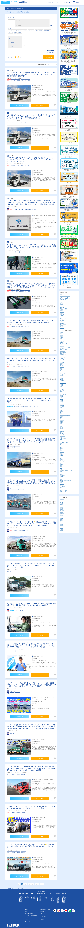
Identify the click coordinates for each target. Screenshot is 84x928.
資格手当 (62, 363)
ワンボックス (62, 319)
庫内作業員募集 (63, 394)
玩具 (61, 447)
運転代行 (62, 328)
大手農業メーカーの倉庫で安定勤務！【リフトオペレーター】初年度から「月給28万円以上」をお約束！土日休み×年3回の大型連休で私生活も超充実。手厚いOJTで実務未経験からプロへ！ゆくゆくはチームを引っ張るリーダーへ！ (31, 286)
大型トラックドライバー (65, 294)
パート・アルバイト (64, 340)
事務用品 (62, 439)
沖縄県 (64, 902)
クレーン (62, 412)
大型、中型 (11, 32)
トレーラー (25, 30)
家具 (61, 407)
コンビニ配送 (62, 460)
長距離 (61, 400)
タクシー (62, 458)
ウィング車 (62, 358)
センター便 (62, 381)
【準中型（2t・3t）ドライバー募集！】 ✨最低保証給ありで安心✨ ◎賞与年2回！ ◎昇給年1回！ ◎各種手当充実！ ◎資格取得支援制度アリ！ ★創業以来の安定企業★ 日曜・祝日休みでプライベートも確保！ (31, 523)
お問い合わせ (43, 918)
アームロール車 (63, 491)
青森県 (21, 896)
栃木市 (61, 509)
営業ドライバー (63, 304)
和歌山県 (52, 900)
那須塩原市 (62, 505)
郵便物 (61, 464)
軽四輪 (61, 454)
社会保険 (62, 431)
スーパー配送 (62, 436)
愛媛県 (58, 902)
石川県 (40, 897)
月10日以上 (62, 461)
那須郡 (61, 517)
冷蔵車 (61, 416)
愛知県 (46, 897)
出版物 (61, 474)
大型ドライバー (11, 30)
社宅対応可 (62, 425)
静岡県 (46, 896)
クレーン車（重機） (64, 490)
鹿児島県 (64, 901)
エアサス (62, 367)
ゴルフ (61, 385)
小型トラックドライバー (65, 297)
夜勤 (15, 32)
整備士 (61, 302)
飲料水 (61, 386)
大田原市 (62, 521)
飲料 (61, 391)
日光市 (61, 515)
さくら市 (62, 514)
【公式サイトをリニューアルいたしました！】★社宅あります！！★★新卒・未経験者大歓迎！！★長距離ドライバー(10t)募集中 (31, 807)
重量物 (61, 413)
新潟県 (40, 895)
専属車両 (62, 356)
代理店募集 (42, 919)
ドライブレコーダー (64, 343)
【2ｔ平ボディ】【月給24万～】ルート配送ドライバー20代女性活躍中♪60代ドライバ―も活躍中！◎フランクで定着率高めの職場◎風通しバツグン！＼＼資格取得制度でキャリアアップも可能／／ (31, 685)
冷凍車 (61, 426)
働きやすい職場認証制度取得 (65, 480)
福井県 (40, 898)
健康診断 (62, 342)
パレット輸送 (62, 357)
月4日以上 (62, 389)
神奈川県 (62, 526)
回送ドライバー (63, 326)
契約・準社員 (62, 353)
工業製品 (62, 405)
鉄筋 (61, 469)
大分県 (64, 899)
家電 (61, 417)
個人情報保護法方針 (29, 913)
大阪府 (52, 897)
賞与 (61, 333)
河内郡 (61, 519)
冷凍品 (61, 422)
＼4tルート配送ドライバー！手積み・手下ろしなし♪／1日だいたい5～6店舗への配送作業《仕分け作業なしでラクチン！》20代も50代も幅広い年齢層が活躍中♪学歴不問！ (31, 74)
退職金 (61, 335)
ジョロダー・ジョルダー (65, 434)
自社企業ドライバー (64, 301)
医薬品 (61, 457)
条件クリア (51, 50)
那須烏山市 (62, 513)
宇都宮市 (62, 499)
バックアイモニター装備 (65, 347)
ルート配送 (62, 359)
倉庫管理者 (62, 323)
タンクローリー (31, 30)
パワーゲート (62, 374)
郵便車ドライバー (63, 315)
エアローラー (62, 475)
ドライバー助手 (63, 324)
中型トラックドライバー (65, 296)
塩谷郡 (61, 520)
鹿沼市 (61, 504)
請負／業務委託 (63, 438)
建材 (61, 370)
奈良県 (52, 899)
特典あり (62, 437)
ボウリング (62, 485)
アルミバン (62, 443)
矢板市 (61, 518)
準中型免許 (40, 30)
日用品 (61, 378)
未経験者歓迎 (62, 336)
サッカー (62, 433)
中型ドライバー (18, 30)
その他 (61, 303)
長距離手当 (62, 384)
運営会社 (26, 909)
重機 (61, 471)
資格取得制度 (62, 344)
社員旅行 (62, 395)
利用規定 (26, 911)
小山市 (61, 503)
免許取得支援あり (47, 30)
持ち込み (62, 445)
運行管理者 (62, 320)
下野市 (61, 512)
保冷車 (61, 428)
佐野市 (61, 501)
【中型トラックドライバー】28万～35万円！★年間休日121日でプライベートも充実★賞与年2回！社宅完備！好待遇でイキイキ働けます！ (31, 321)
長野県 (40, 900)
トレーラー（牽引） (64, 308)
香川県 (58, 901)
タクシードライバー (64, 313)
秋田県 (21, 899)
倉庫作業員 (62, 307)
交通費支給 (62, 337)
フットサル (62, 484)
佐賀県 (64, 896)
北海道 (21, 895)
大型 (36, 30)
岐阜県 (46, 895)
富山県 (40, 896)
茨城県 (61, 529)
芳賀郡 (61, 507)
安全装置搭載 (62, 351)
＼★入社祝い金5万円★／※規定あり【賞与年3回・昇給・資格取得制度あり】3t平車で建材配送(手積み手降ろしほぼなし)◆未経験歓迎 (31, 604)
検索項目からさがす (29, 919)
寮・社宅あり (62, 348)
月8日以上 (62, 362)
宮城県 (21, 898)
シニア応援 (62, 346)
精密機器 (62, 404)
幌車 (61, 450)
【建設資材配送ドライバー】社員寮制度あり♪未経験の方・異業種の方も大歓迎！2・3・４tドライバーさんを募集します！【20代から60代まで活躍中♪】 (31, 400)
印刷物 (61, 441)
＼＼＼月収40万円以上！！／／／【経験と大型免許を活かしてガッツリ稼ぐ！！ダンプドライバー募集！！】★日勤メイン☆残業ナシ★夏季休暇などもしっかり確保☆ (31, 565)
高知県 (58, 903)
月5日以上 (62, 427)
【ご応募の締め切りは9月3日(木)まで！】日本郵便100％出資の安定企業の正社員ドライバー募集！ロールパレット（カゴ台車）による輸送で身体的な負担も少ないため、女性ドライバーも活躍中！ (31, 768)
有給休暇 (62, 341)
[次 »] (43, 884)
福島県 (21, 901)
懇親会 (61, 397)
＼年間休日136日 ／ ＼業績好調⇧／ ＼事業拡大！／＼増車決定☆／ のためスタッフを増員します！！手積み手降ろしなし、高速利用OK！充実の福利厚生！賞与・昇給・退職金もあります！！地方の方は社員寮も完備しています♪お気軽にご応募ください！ (31, 203)
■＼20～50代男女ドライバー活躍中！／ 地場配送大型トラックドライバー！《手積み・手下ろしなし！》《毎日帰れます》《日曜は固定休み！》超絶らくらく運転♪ (31, 159)
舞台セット (62, 473)
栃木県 (27, 896)
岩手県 (21, 897)
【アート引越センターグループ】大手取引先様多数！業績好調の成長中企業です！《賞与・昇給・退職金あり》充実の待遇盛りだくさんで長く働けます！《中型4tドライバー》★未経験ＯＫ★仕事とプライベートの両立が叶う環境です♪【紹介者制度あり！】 (31, 645)
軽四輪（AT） (63, 429)
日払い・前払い (63, 487)
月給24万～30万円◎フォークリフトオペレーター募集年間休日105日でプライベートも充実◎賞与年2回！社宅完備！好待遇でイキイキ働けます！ (31, 360)
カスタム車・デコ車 (64, 442)
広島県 (58, 898)
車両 (61, 478)
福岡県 (64, 895)
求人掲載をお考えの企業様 (5, 2)
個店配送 (62, 388)
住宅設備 (62, 406)
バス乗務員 (62, 312)
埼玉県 (61, 524)
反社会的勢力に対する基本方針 (31, 915)
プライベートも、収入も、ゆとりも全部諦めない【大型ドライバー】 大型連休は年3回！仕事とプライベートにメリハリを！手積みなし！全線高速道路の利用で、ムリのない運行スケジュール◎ (31, 246)
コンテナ (62, 489)
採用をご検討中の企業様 (45, 909)
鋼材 (61, 418)
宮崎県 (64, 900)
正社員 (61, 332)
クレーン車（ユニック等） (65, 415)
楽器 (61, 482)
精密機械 (62, 420)
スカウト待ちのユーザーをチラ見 (13, 2)
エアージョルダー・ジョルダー (66, 470)
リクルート (27, 917)
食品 (61, 364)
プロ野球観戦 (62, 486)
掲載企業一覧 (27, 921)
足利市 (61, 502)
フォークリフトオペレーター (65, 305)
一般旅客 (62, 459)
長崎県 (64, 897)
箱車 (61, 369)
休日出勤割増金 (63, 352)
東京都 (61, 525)
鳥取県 (58, 895)
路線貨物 (62, 455)
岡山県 (58, 897)
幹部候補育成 (62, 393)
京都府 (52, 896)
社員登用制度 (62, 380)
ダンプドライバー (63, 318)
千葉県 (61, 528)
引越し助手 (62, 314)
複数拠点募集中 (63, 354)
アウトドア (62, 410)
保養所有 (62, 421)
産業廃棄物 (19, 32)
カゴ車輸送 (62, 376)
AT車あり (62, 372)
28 (40, 883)
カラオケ (62, 432)
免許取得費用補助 (63, 349)
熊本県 (64, 898)
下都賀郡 (62, 510)
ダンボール (62, 390)
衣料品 (61, 399)
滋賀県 (52, 895)
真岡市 (61, 508)
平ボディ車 (62, 375)
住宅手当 (62, 411)
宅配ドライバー (63, 310)
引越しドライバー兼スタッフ (65, 317)
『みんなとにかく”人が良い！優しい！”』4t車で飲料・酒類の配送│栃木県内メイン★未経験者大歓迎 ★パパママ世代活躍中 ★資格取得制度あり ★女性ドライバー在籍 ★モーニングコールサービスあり (31, 440)
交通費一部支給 (63, 383)
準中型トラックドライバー (65, 298)
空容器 (61, 401)
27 (38, 883)
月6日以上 (62, 365)
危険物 (61, 466)
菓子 (61, 423)
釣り (61, 468)
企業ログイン (78, 2)
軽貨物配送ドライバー (64, 299)
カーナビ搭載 (62, 373)
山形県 (21, 900)
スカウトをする (43, 913)
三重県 (46, 898)
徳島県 (58, 900)
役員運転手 (62, 325)
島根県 (58, 896)
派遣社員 (62, 448)
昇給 (61, 338)
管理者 (61, 321)
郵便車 (61, 479)
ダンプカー (62, 463)
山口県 (58, 899)
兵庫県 (52, 898)
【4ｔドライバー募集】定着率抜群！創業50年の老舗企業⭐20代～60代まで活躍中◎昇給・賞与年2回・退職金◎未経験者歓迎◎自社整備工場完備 (31, 846)
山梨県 (40, 899)
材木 (61, 453)
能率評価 (62, 360)
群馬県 (61, 530)
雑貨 (61, 368)
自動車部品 (62, 409)
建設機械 (62, 452)
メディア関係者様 (43, 916)
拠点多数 (62, 379)
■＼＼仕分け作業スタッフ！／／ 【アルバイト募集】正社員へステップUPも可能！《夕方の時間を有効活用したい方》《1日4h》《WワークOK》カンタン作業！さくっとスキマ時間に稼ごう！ (31, 117)
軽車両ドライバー (63, 309)
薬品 (61, 465)
